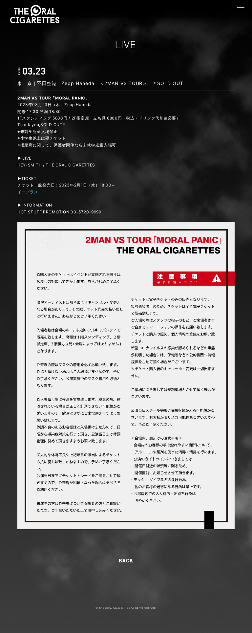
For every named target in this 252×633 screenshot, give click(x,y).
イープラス (27, 191)
